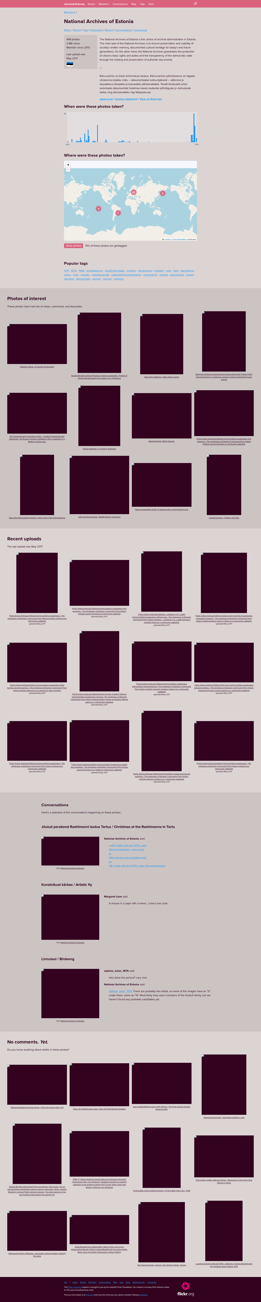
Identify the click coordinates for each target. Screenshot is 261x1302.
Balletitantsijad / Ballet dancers (162, 441)
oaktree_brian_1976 (120, 991)
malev (67, 275)
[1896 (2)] (94, 127)
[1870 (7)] (71, 127)
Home (75, 1282)
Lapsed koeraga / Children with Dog (224, 517)
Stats (151, 4)
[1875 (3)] (76, 127)
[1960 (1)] (148, 127)
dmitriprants (145, 271)
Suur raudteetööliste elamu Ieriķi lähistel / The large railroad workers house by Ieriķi (161, 1108)
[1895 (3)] (93, 127)
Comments (140, 30)
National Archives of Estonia (72, 868)
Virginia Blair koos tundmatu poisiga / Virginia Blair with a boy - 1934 (161, 1190)
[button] (163, 193)
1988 (81, 271)
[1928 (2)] (121, 127)
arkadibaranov (94, 271)
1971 (66, 271)
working (118, 279)
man (75, 275)
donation (143, 1294)
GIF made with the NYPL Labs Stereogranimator (137, 866)
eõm (168, 271)
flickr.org (89, 1294)
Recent (91, 4)
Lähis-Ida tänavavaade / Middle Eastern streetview (99, 516)
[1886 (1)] (85, 127)
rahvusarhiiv (177, 275)
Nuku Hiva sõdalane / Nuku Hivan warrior (161, 377)
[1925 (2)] (118, 127)
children (131, 271)
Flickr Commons (75, 1287)
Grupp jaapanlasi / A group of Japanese (99, 448)
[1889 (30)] (88, 127)
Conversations (120, 4)
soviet (189, 275)
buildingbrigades (115, 271)
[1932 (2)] (124, 127)
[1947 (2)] (137, 127)
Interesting (96, 30)
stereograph (83, 279)
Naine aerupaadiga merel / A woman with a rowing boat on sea (161, 509)
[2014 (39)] (194, 127)
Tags (142, 4)
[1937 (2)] (129, 127)
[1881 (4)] (81, 127)
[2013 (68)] (193, 127)
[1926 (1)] (119, 127)
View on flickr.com (151, 99)
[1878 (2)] (78, 127)
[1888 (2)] (87, 127)
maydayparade (100, 275)
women (107, 279)
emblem (159, 271)
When (67, 30)
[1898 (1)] (95, 127)
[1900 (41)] (97, 127)
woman (96, 279)
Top (65, 1282)
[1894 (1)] (92, 127)
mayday (85, 275)
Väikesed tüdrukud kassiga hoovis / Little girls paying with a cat (37, 1107)
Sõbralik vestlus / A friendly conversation (37, 366)
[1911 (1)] (106, 127)
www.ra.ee (106, 99)
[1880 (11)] (80, 127)
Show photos (73, 245)
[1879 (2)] (79, 127)
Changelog (151, 1282)
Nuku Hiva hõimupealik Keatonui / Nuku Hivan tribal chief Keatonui (37, 517)
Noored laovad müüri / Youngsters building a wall (224, 1117)
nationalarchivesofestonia (126, 275)
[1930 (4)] (123, 127)
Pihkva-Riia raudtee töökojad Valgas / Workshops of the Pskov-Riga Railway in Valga (224, 1181)
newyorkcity (150, 275)
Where (77, 30)
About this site (139, 1282)
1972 (74, 271)
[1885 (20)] (84, 127)
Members (104, 4)
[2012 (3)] (193, 127)
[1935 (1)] (127, 127)
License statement (126, 99)
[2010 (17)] (191, 127)
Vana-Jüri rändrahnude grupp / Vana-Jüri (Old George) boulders (99, 1109)
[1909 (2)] (105, 127)
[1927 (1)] (120, 127)
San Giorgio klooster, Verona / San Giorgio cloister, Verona (161, 1265)
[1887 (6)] (86, 127)
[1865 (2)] (67, 127)
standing (69, 279)
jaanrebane (187, 271)
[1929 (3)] (122, 127)
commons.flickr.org (74, 4)
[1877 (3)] (77, 127)
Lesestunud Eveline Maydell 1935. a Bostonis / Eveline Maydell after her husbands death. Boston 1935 (224, 1265)
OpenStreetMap (179, 239)
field (176, 271)
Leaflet (167, 239)
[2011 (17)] (192, 127)
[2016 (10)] (196, 127)
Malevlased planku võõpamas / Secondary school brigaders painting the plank (37, 1255)
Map (134, 4)
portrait (164, 275)
